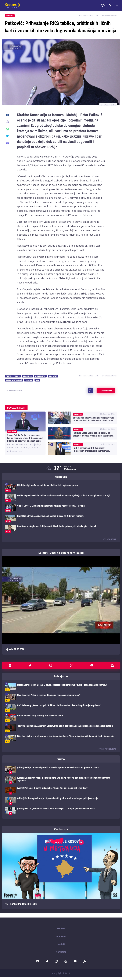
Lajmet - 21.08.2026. (61, 605)
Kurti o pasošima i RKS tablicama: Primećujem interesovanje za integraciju (82, 448)
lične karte (40, 376)
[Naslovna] (12, 5)
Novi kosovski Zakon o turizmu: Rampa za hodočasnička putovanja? (61, 698)
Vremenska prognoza (103, 5)
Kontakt (61, 943)
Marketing (61, 951)
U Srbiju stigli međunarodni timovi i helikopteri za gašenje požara (61, 488)
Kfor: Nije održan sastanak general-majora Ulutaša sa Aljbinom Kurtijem (61, 518)
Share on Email (7, 143)
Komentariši (90, 390)
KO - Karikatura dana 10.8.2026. (61, 871)
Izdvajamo (61, 676)
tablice (28, 380)
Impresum (61, 936)
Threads (71, 665)
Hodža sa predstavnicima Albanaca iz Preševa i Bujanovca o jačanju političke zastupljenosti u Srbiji (61, 498)
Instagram (50, 665)
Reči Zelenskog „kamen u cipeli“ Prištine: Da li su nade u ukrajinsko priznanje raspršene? (61, 708)
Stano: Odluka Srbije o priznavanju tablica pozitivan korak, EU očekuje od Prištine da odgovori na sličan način (25, 433)
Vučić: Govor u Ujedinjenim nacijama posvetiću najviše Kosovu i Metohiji (61, 508)
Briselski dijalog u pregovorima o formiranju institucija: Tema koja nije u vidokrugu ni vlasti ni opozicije (61, 739)
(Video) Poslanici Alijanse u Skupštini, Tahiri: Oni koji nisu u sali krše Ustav (61, 791)
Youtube (91, 665)
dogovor (53, 376)
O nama (61, 928)
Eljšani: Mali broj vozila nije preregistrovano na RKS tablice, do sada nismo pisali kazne (82, 418)
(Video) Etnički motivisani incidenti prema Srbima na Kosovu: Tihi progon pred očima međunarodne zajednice (61, 780)
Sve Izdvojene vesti (107, 749)
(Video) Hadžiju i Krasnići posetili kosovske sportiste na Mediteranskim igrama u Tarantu (61, 770)
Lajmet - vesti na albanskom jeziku (61, 552)
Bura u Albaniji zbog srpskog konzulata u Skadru (61, 718)
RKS (37, 380)
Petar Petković (12, 376)
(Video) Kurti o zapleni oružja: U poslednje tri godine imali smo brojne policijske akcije (61, 801)
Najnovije (61, 476)
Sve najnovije (109, 539)
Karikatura (61, 829)
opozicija (27, 376)
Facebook (9, 665)
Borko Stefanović (14, 380)
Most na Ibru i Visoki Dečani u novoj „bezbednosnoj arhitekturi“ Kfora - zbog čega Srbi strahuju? (61, 687)
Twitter (30, 665)
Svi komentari (105, 390)
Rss (112, 665)
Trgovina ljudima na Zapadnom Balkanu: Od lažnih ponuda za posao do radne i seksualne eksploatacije (61, 728)
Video (61, 759)
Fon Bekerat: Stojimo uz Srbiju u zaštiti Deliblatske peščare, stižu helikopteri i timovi (61, 529)
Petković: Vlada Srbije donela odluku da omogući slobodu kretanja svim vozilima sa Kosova (82, 433)
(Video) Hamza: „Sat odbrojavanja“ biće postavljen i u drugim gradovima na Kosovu (61, 811)
